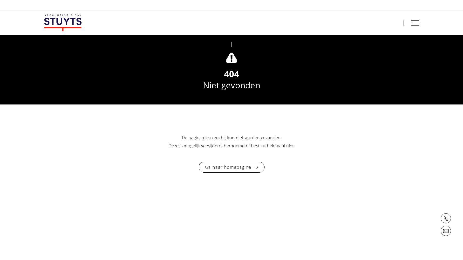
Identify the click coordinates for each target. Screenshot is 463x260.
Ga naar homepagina (228, 167)
